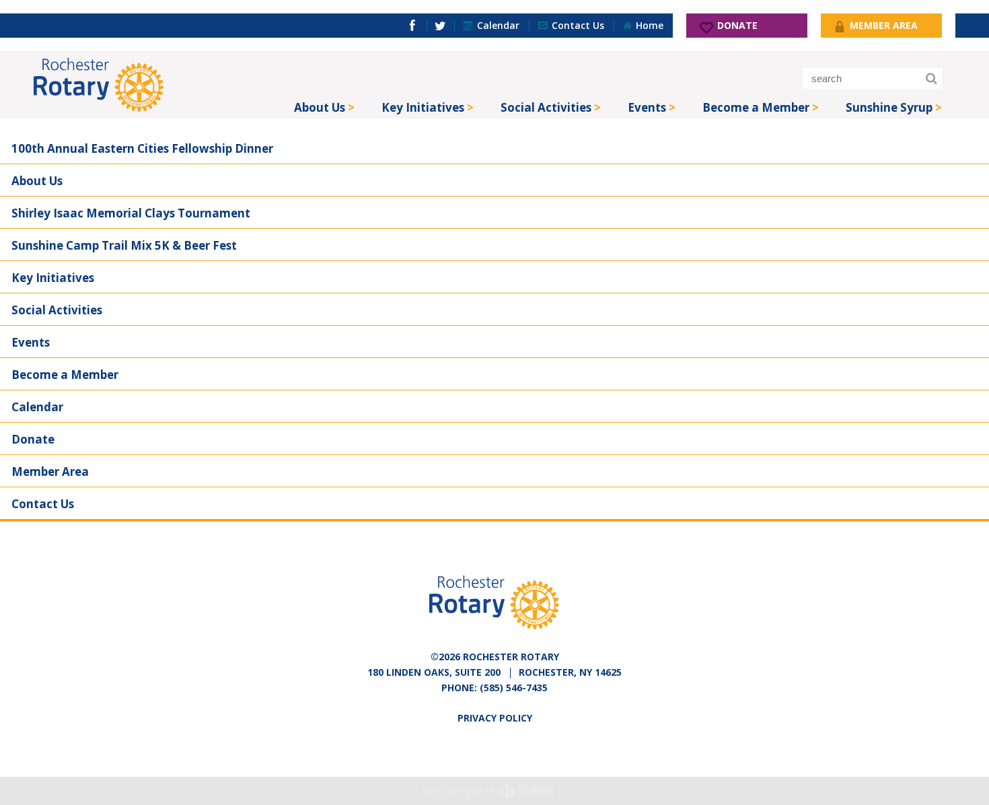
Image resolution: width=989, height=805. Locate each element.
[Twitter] (440, 25)
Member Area (50, 471)
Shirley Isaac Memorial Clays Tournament (130, 213)
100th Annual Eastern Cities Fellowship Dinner (142, 148)
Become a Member (755, 107)
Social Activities (546, 107)
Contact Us (42, 504)
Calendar (37, 407)
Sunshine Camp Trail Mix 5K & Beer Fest (124, 245)
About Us (319, 107)
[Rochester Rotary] (99, 84)
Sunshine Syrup (889, 107)
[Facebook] (412, 25)
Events (647, 107)
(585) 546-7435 (514, 687)
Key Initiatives (422, 107)
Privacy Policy (494, 718)
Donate (32, 439)
